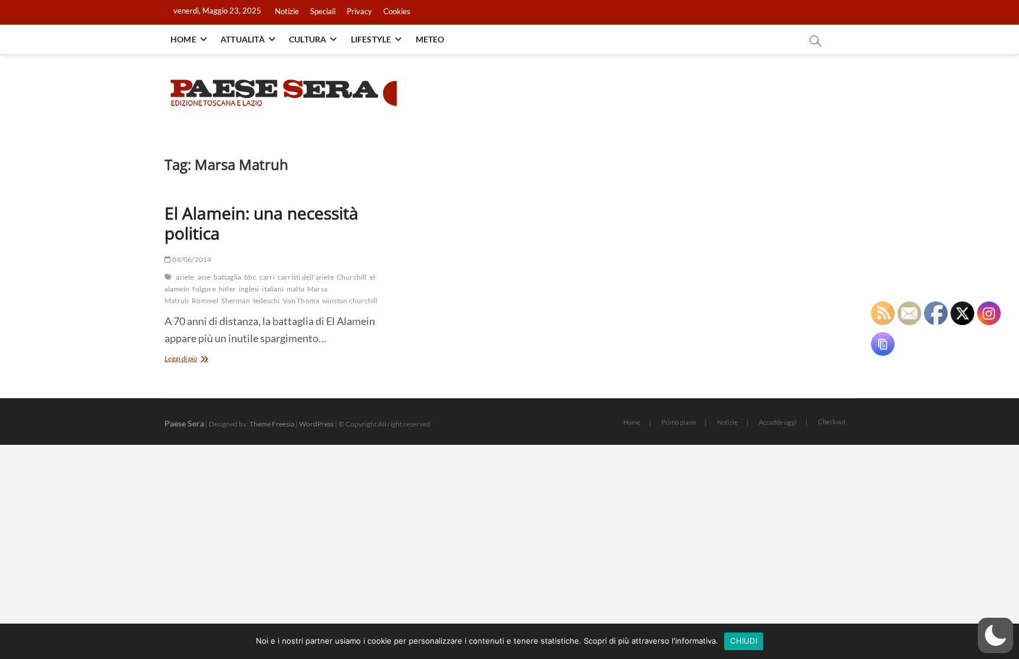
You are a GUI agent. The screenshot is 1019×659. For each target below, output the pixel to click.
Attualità (243, 39)
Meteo (430, 39)
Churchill (352, 277)
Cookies (396, 11)
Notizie (287, 11)
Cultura (307, 39)
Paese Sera (184, 423)
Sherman (235, 300)
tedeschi (266, 300)
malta (295, 288)
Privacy (359, 11)
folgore (203, 288)
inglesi (249, 288)
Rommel (205, 300)
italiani (273, 288)
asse (204, 277)
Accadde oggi (778, 422)
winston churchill (349, 300)
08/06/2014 (191, 259)
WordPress (316, 423)
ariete (185, 277)
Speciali (323, 11)
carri (267, 277)
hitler (227, 288)
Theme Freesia (271, 423)
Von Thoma (300, 300)
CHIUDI (743, 640)
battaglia (227, 277)
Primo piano (679, 422)
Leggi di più (194, 359)
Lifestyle (371, 39)
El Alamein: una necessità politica (262, 223)
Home (183, 39)
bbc (250, 277)
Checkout (832, 421)
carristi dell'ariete (306, 277)
